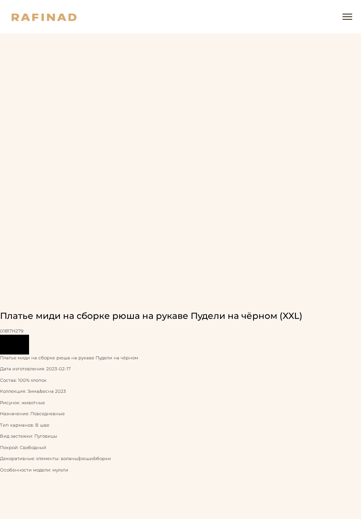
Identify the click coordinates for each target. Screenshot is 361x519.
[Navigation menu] (347, 17)
